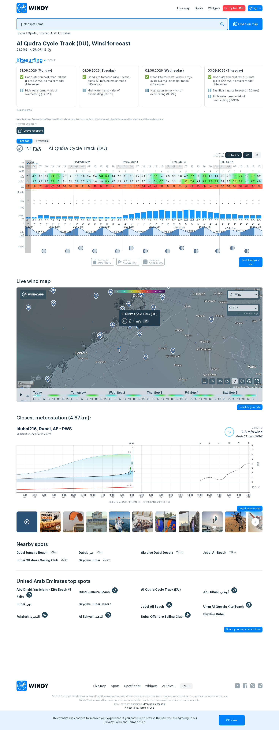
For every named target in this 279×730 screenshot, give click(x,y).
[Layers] (205, 381)
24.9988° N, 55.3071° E (31, 49)
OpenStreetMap (242, 386)
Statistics (42, 141)
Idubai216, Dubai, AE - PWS (44, 428)
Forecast (24, 141)
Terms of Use (136, 722)
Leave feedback (33, 130)
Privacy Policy (132, 708)
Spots (199, 8)
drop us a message (154, 704)
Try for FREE (236, 8)
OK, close (231, 720)
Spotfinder (132, 686)
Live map (183, 8)
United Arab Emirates (55, 33)
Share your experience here (243, 629)
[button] (49, 50)
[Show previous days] (27, 396)
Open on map (248, 24)
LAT (22, 235)
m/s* (21, 181)
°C (22, 186)
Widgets (214, 8)
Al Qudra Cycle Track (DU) (78, 148)
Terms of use (147, 708)
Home (21, 33)
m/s (37, 148)
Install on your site (250, 261)
